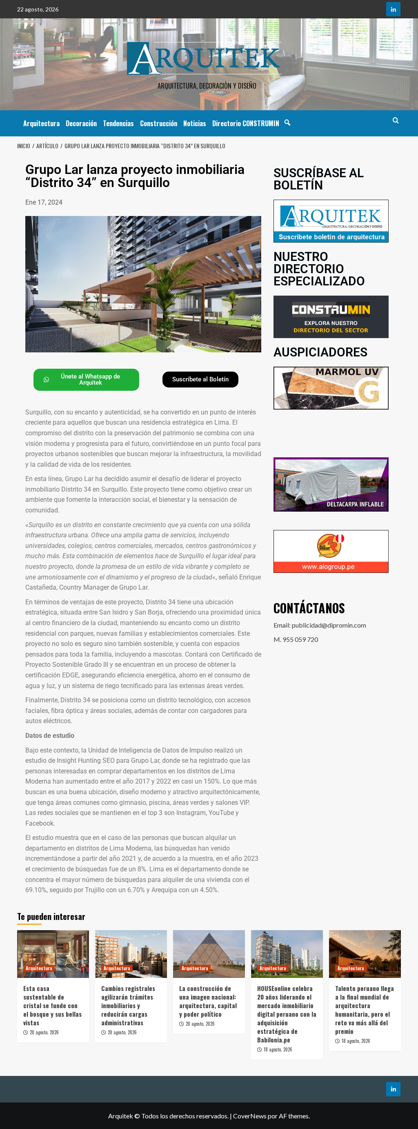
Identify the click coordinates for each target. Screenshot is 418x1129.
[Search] (396, 120)
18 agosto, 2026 (278, 1049)
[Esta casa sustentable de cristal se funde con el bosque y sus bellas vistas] (53, 954)
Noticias (194, 123)
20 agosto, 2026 (44, 1032)
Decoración (81, 123)
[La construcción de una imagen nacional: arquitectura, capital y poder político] (209, 954)
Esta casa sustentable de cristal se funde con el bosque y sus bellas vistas (52, 1005)
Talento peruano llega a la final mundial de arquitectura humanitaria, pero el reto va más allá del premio (364, 1009)
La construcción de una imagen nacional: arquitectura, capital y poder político (208, 1001)
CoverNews (250, 1116)
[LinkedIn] (393, 9)
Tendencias (118, 123)
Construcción (158, 123)
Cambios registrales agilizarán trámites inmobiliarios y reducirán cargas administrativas (128, 1005)
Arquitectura (41, 123)
